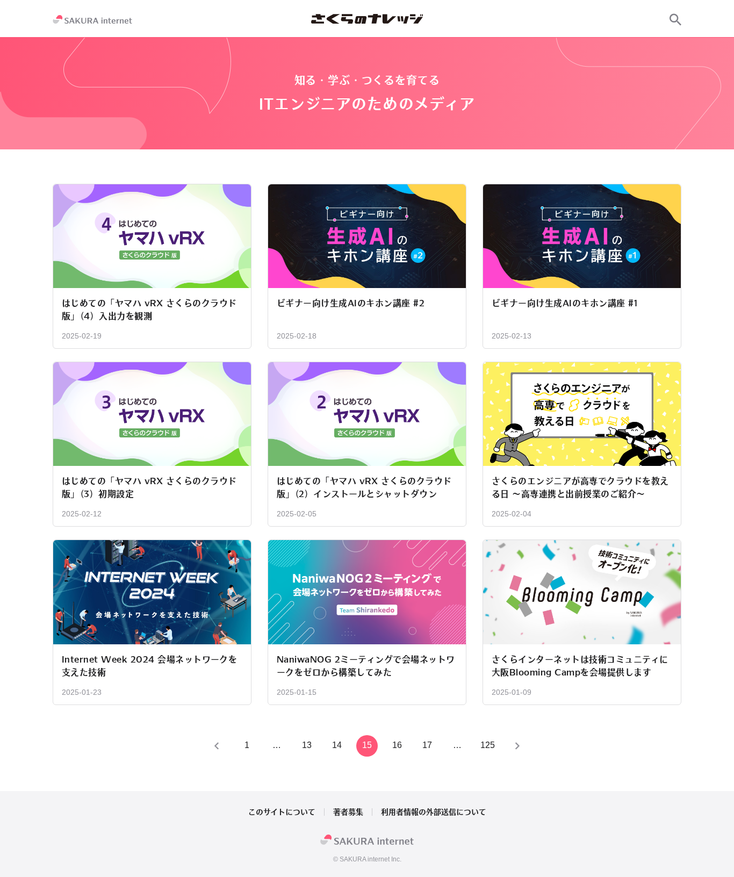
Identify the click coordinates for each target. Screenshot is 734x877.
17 (427, 745)
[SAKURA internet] (92, 19)
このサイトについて (281, 812)
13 (307, 745)
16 (397, 745)
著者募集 (348, 812)
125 (487, 745)
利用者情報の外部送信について (433, 812)
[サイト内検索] (675, 19)
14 (337, 745)
